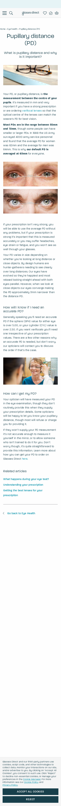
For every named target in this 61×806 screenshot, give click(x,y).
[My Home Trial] (51, 13)
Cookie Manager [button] (32, 779)
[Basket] (56, 13)
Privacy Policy (10, 785)
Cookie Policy (31, 782)
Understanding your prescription (23, 484)
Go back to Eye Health (21, 513)
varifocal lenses (32, 110)
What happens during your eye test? (26, 479)
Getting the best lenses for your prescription (22, 493)
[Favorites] (45, 13)
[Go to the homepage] (30, 13)
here (25, 458)
